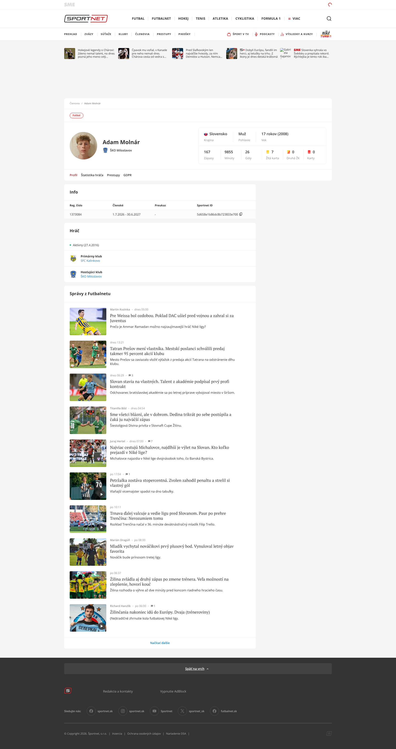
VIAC (296, 18)
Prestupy (113, 175)
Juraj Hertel (117, 441)
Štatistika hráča (92, 175)
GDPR (128, 175)
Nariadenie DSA (176, 734)
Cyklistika (244, 18)
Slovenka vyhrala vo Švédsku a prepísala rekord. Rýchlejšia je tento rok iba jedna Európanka (311, 53)
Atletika (220, 18)
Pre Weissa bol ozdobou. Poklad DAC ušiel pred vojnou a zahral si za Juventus (172, 318)
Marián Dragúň (120, 540)
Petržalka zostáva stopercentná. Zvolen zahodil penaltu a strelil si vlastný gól (170, 483)
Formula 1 (271, 18)
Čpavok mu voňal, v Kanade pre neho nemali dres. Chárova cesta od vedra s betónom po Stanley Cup (149, 53)
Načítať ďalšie (160, 643)
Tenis (200, 18)
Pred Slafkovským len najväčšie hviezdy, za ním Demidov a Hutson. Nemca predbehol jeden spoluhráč (203, 53)
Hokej (183, 18)
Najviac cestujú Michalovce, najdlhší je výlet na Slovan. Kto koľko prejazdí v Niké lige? (169, 450)
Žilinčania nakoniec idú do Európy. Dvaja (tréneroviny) (160, 612)
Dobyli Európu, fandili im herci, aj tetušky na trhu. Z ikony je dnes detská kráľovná (259, 53)
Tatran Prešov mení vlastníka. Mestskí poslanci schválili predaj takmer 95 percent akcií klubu (167, 351)
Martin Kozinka (120, 309)
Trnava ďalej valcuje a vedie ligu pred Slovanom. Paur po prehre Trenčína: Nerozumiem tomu (168, 516)
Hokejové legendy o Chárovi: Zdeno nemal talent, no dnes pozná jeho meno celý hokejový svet (96, 53)
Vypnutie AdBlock (173, 691)
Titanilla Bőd (118, 408)
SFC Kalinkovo (90, 261)
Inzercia (117, 734)
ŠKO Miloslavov (121, 150)
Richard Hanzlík (120, 606)
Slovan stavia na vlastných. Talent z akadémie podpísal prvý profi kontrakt (169, 384)
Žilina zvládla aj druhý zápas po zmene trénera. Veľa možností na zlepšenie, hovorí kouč (169, 582)
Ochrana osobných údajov (144, 734)
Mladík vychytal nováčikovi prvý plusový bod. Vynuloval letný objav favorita (172, 549)
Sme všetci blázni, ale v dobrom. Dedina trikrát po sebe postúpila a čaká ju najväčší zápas (170, 417)
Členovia (75, 103)
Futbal (138, 18)
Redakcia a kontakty (118, 691)
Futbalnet (161, 18)
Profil (73, 175)
